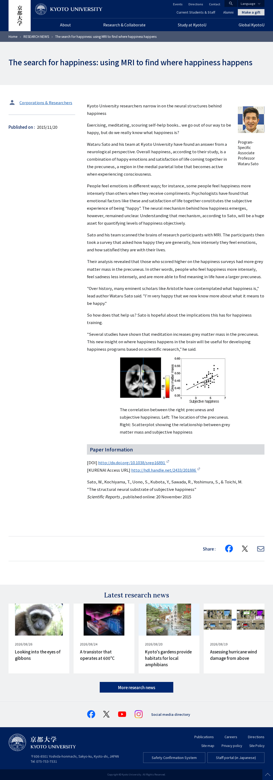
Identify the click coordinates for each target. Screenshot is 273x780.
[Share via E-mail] (260, 549)
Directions (195, 4)
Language (248, 3)
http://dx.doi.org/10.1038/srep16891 (132, 462)
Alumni (228, 12)
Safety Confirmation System (174, 757)
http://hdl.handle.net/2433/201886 (164, 470)
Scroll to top (267, 774)
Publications (204, 736)
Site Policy (256, 745)
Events (178, 4)
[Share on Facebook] (229, 549)
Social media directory (170, 714)
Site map (207, 745)
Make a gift (251, 12)
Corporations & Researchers (45, 102)
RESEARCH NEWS (36, 36)
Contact (214, 4)
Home (13, 36)
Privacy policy (232, 745)
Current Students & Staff (195, 12)
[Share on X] (245, 548)
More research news (136, 687)
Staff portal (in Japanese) (236, 757)
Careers (230, 736)
